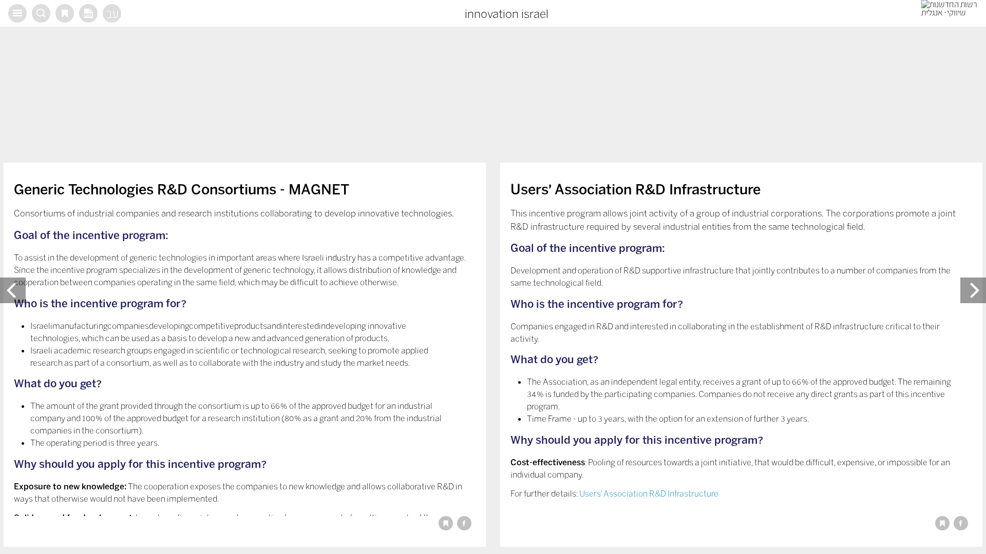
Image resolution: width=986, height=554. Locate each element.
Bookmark (64, 13)
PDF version (88, 13)
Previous (13, 290)
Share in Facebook (464, 523)
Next (973, 290)
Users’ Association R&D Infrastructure (648, 493)
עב (112, 13)
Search (41, 13)
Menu (17, 13)
